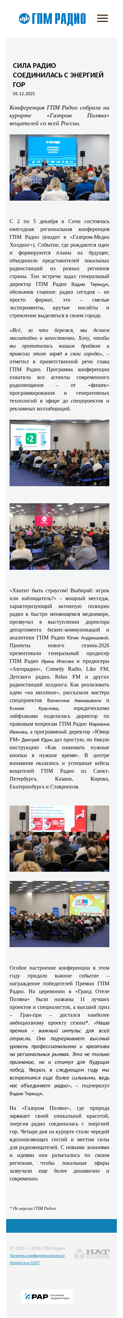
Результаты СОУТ (25, 1263)
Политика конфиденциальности (37, 1256)
